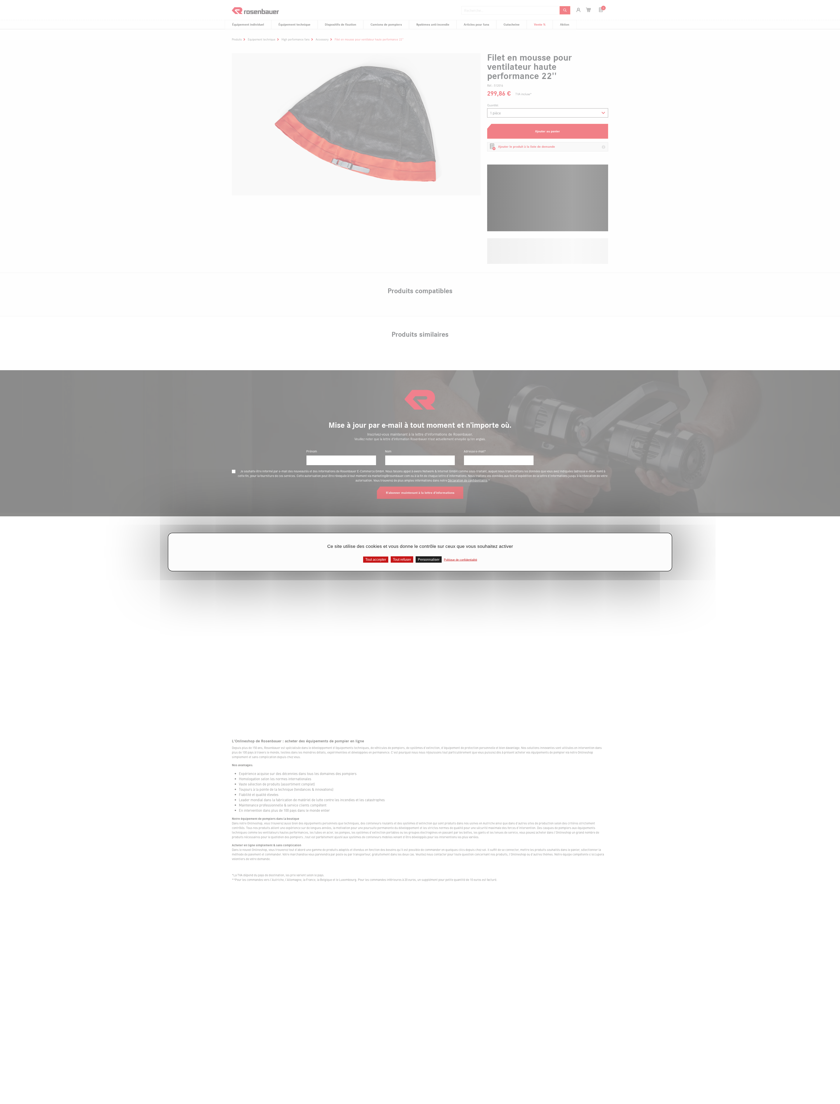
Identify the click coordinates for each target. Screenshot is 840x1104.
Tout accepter (375, 559)
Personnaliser (428, 559)
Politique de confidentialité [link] (460, 559)
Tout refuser (402, 559)
